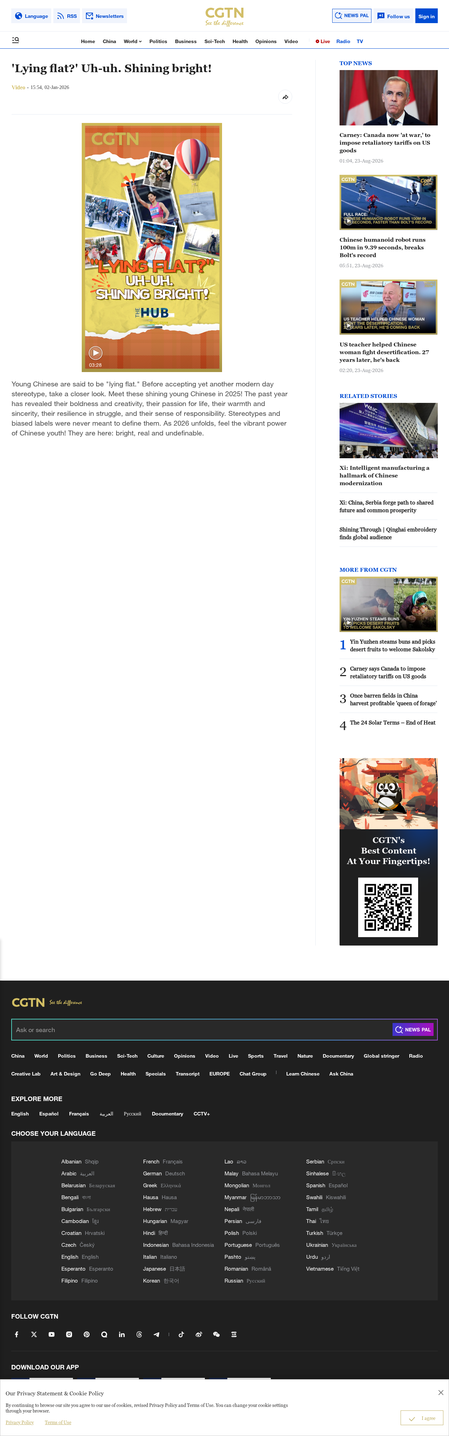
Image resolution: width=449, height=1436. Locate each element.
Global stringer (381, 1056)
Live (324, 41)
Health (240, 41)
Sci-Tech (215, 41)
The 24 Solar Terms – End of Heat (393, 722)
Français (79, 1113)
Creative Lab (26, 1074)
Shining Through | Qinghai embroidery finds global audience (388, 533)
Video (291, 41)
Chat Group (253, 1074)
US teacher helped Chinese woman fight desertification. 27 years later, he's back (384, 352)
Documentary (338, 1056)
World (131, 41)
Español (49, 1113)
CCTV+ (202, 1113)
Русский (132, 1113)
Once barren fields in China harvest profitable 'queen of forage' (393, 699)
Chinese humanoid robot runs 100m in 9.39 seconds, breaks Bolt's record (382, 247)
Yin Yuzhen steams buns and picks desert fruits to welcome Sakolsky (392, 645)
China (109, 41)
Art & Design (65, 1074)
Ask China (341, 1074)
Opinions (266, 41)
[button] (95, 353)
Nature (305, 1056)
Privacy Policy (20, 1422)
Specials (156, 1074)
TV (360, 41)
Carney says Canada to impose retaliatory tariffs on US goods (388, 672)
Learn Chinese (303, 1074)
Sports (256, 1056)
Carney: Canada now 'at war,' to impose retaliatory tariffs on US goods (385, 142)
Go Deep (100, 1074)
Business (186, 41)
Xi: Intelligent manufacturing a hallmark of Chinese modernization (385, 475)
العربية (106, 1113)
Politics (158, 41)
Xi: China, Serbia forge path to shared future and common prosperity (387, 506)
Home (88, 41)
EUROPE (219, 1074)
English (20, 1113)
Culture (155, 1056)
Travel (281, 1056)
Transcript (188, 1074)
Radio (343, 41)
